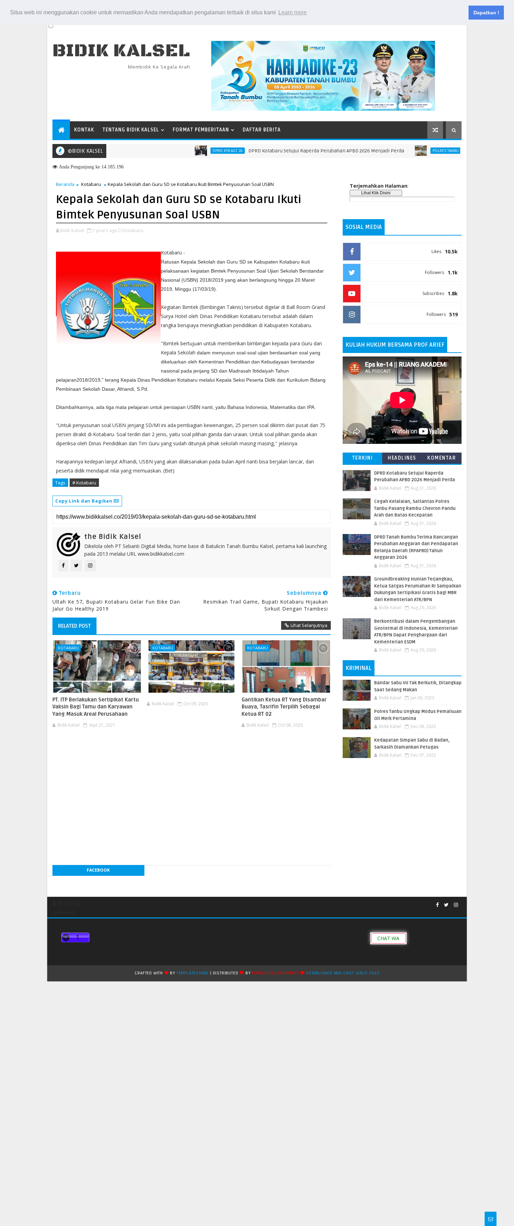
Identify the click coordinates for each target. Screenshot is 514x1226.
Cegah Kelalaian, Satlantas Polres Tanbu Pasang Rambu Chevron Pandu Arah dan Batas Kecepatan (415, 508)
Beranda (65, 184)
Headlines (402, 458)
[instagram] (456, 905)
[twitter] (446, 905)
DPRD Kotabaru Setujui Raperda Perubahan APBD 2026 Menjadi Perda (297, 151)
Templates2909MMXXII (275, 973)
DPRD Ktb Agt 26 (199, 150)
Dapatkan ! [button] (486, 12)
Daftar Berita (262, 130)
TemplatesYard (193, 973)
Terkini (362, 458)
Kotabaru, (133, 230)
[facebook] (437, 905)
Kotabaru (91, 184)
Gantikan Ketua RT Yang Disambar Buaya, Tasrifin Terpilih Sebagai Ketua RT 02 (284, 707)
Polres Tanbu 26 (419, 150)
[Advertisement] (191, 751)
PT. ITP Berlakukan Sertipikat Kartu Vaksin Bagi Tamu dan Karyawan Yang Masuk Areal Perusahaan (95, 707)
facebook (98, 870)
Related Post (74, 626)
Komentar (441, 458)
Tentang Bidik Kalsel (130, 130)
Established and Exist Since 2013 (342, 973)
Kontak (84, 130)
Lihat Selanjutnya (309, 625)
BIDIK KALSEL (121, 50)
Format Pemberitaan (201, 130)
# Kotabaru (84, 482)
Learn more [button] (292, 12)
